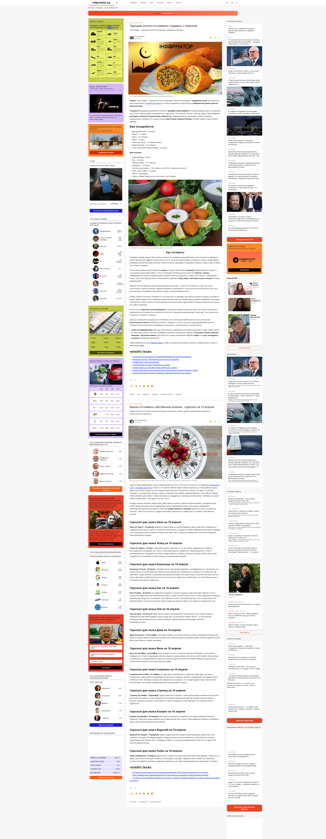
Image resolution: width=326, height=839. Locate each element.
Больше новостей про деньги (244, 808)
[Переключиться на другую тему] (232, 3)
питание (155, 394)
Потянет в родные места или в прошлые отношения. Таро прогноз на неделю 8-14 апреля (170, 772)
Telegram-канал (156, 343)
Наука (151, 2)
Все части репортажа (106, 544)
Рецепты (169, 2)
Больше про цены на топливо (105, 434)
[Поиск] (237, 3)
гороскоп (133, 802)
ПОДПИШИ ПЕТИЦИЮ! (106, 153)
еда (138, 394)
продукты (145, 394)
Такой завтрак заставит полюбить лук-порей (151, 365)
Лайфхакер (133, 2)
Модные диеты (168, 13)
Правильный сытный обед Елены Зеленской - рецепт (154, 367)
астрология (143, 802)
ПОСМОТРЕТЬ (244, 270)
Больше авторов (244, 348)
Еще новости (244, 632)
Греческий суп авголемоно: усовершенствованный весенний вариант (161, 357)
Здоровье (143, 2)
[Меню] (117, 2)
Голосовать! (106, 668)
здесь (142, 345)
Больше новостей (244, 239)
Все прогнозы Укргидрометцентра (106, 211)
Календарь (160, 2)
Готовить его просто (153, 103)
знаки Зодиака (155, 802)
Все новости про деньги (106, 353)
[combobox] (116, 203)
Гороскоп (178, 2)
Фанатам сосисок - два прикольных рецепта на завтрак (155, 359)
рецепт (132, 394)
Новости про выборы (106, 725)
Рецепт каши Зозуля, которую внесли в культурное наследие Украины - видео (165, 370)
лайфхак (179, 394)
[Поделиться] (215, 37)
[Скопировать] (219, 37)
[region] (106, 208)
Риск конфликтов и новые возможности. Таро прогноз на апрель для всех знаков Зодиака (170, 775)
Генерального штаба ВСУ (109, 79)
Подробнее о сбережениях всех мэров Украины (106, 489)
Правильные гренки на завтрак (145, 362)
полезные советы (167, 394)
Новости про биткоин (106, 777)
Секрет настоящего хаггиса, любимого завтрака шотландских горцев (161, 373)
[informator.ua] (101, 2)
